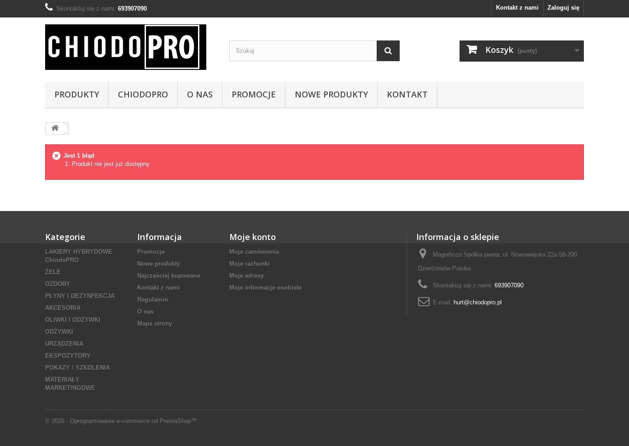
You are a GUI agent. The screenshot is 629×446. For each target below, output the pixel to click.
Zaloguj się (563, 7)
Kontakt (407, 94)
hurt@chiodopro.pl (478, 302)
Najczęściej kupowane (168, 275)
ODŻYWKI (59, 331)
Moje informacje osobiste (265, 287)
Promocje (254, 94)
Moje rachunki (249, 263)
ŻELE (53, 272)
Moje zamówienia (254, 251)
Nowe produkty (158, 263)
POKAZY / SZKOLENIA (77, 367)
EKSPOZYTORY (68, 355)
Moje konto (252, 236)
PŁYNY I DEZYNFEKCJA (80, 295)
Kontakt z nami (517, 7)
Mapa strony (154, 323)
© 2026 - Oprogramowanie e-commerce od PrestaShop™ (121, 420)
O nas (200, 94)
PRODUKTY (76, 94)
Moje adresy (246, 275)
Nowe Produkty (331, 94)
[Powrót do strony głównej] (55, 128)
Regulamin (152, 299)
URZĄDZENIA (64, 343)
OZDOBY (57, 283)
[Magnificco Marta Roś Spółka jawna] (130, 47)
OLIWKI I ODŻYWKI (72, 319)
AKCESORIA (63, 307)
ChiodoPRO (143, 94)
